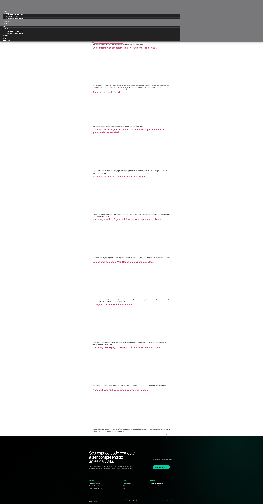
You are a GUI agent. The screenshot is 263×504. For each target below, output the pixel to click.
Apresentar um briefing (155, 485)
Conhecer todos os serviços (95, 488)
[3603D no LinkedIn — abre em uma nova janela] (126, 500)
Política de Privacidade (93, 501)
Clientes (5, 35)
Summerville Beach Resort (106, 92)
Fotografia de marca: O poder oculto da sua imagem (119, 176)
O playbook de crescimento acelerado (112, 304)
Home (4, 26)
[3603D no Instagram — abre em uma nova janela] (129, 500)
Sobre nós (125, 485)
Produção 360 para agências (157, 483)
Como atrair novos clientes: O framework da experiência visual (124, 47)
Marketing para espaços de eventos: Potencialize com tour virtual (126, 347)
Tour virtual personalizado (14, 14)
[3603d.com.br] (5, 7)
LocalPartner (172, 500)
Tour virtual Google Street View (96, 485)
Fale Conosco (8, 25)
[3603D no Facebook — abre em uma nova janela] (136, 500)
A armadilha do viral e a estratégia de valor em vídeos (120, 390)
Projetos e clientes (127, 483)
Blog (4, 38)
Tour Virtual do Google (13, 16)
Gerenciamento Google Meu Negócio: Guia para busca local (123, 262)
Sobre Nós (6, 37)
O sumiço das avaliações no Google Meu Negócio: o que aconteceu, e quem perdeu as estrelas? (128, 131)
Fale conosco (126, 491)
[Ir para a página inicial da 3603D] (92, 445)
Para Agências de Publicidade (14, 18)
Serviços (6, 13)
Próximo (168, 434)
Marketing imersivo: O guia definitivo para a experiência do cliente (126, 219)
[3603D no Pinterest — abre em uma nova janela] (133, 500)
